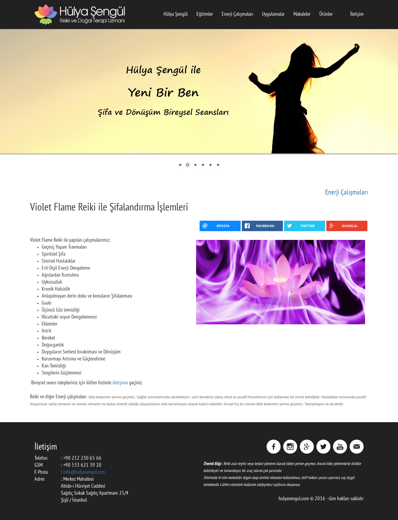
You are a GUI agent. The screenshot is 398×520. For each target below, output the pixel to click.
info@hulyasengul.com (84, 472)
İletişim (357, 14)
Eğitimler (204, 14)
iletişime (120, 383)
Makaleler (302, 14)
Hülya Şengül (175, 14)
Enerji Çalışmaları (237, 14)
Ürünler (326, 14)
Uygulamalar (273, 14)
